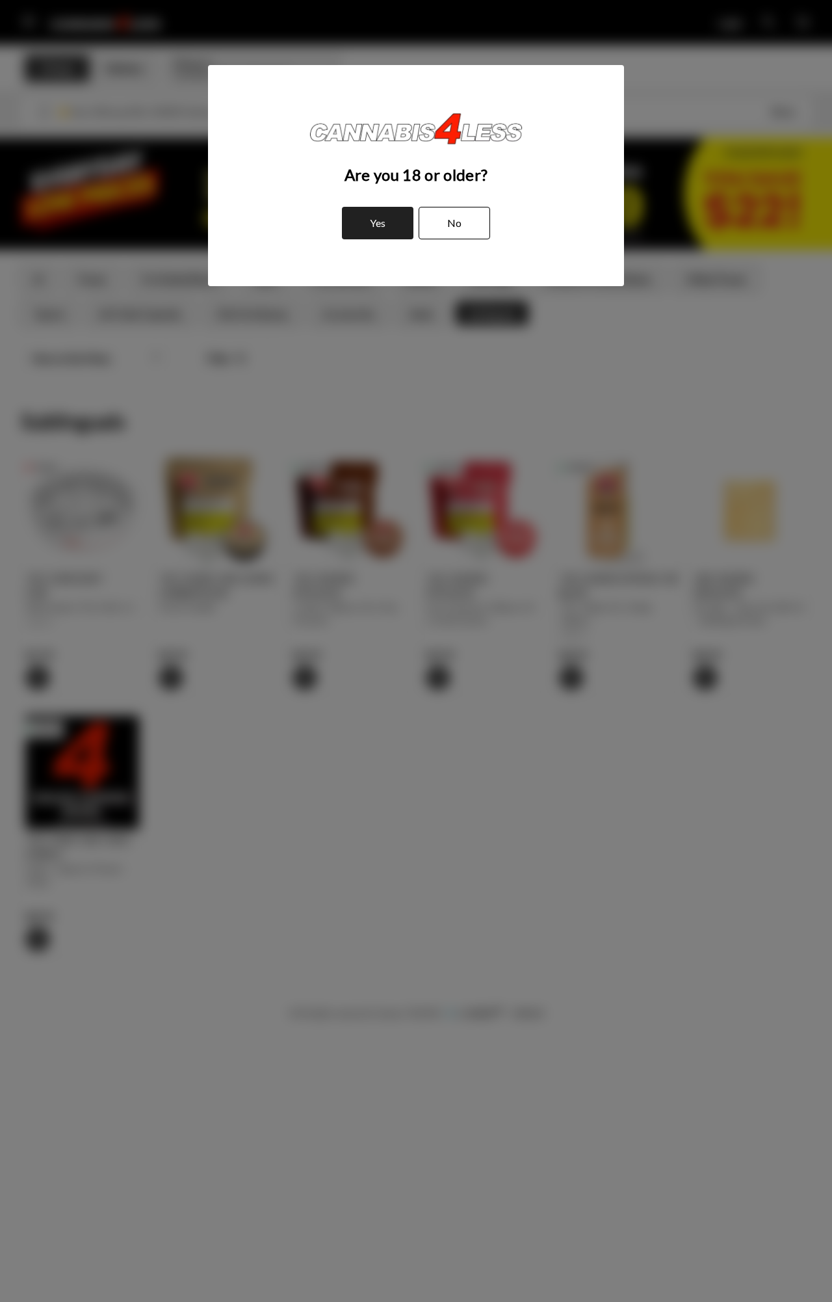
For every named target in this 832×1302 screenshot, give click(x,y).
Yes (377, 223)
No (454, 223)
